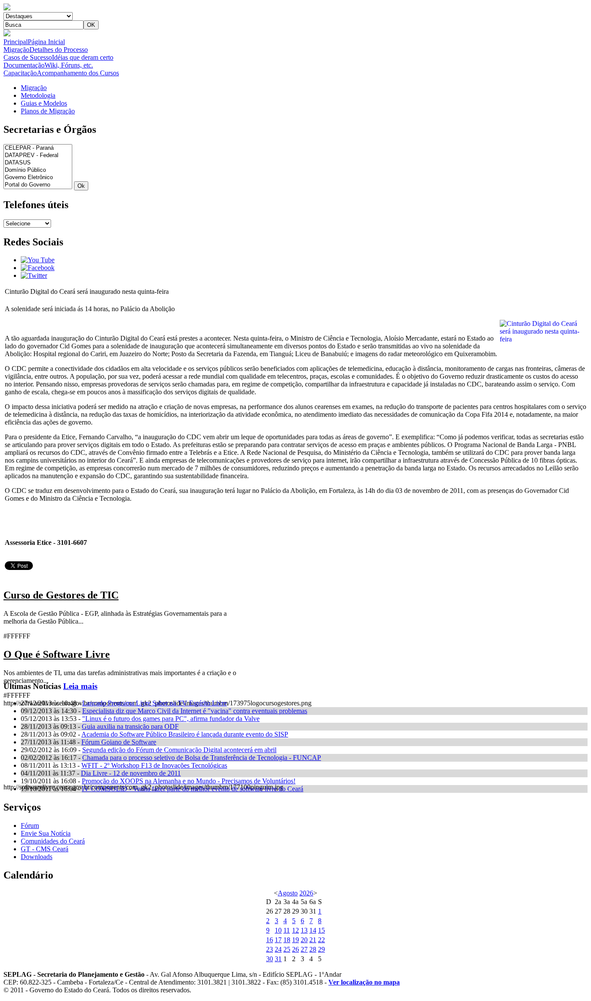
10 (278, 930)
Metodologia (38, 95)
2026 (306, 893)
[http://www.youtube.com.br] (38, 260)
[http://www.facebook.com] (38, 267)
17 (278, 939)
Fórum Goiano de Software (118, 742)
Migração (45, 49)
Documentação (48, 65)
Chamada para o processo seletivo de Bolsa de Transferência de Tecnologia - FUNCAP (201, 757)
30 (269, 958)
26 (295, 949)
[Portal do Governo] (38, 185)
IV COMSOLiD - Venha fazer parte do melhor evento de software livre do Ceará (192, 788)
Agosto (288, 893)
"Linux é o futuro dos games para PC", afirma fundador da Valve (171, 718)
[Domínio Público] (38, 170)
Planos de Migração (48, 111)
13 (304, 930)
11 (286, 930)
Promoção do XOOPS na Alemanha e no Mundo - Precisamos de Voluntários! (189, 781)
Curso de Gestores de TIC (61, 595)
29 (321, 949)
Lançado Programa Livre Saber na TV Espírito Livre (154, 703)
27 (304, 949)
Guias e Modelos (44, 103)
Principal (34, 41)
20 (304, 939)
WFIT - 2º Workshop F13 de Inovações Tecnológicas (154, 765)
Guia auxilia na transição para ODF (130, 726)
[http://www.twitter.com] (34, 275)
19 (295, 939)
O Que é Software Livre (56, 654)
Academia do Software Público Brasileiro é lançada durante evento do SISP (184, 734)
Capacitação (61, 73)
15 (321, 930)
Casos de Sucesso (58, 57)
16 (269, 939)
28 (312, 949)
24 (278, 949)
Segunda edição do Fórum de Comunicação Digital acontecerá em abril (179, 749)
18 (286, 939)
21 (312, 939)
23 (269, 949)
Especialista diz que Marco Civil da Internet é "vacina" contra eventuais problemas (194, 711)
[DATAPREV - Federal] (38, 155)
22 (321, 939)
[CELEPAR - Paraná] (38, 148)
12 (295, 930)
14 (312, 930)
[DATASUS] (38, 163)
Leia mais (80, 686)
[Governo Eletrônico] (38, 177)
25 (286, 949)
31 (278, 958)
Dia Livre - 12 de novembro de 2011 (131, 773)
